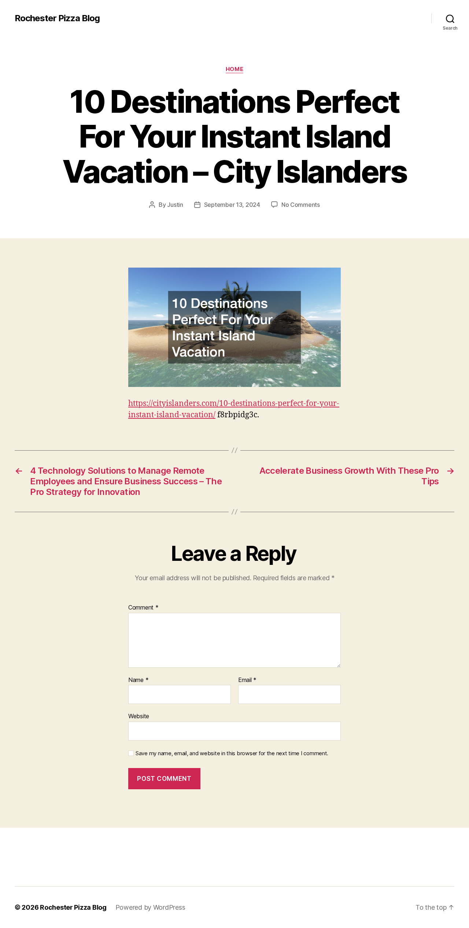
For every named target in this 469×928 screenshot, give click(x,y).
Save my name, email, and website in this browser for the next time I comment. (232, 753)
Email (247, 680)
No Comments (300, 204)
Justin (175, 204)
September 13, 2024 (232, 204)
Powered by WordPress (150, 907)
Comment (143, 607)
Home (234, 69)
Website (138, 716)
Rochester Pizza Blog (57, 18)
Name (138, 680)
